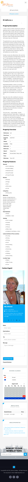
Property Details (14, 10)
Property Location (14, 13)
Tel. (4, 337)
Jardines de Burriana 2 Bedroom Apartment (14, 430)
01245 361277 (11, 309)
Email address (6, 331)
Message (5, 342)
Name (4, 325)
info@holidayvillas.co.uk (13, 311)
